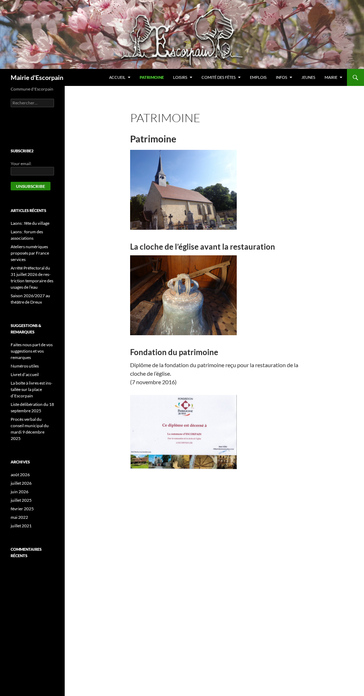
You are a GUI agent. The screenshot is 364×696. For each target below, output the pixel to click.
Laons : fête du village (30, 223)
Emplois (258, 77)
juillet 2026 (21, 483)
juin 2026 (19, 491)
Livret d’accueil (25, 374)
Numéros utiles (25, 366)
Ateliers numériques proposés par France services (30, 253)
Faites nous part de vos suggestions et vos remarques (32, 351)
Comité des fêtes (219, 77)
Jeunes (308, 77)
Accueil (117, 77)
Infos (281, 77)
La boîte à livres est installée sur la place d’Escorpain (31, 389)
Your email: (21, 163)
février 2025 (22, 508)
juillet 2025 (21, 500)
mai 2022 (19, 517)
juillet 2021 (21, 525)
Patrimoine (152, 77)
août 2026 (20, 474)
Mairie (331, 77)
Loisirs (180, 77)
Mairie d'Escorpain (37, 77)
